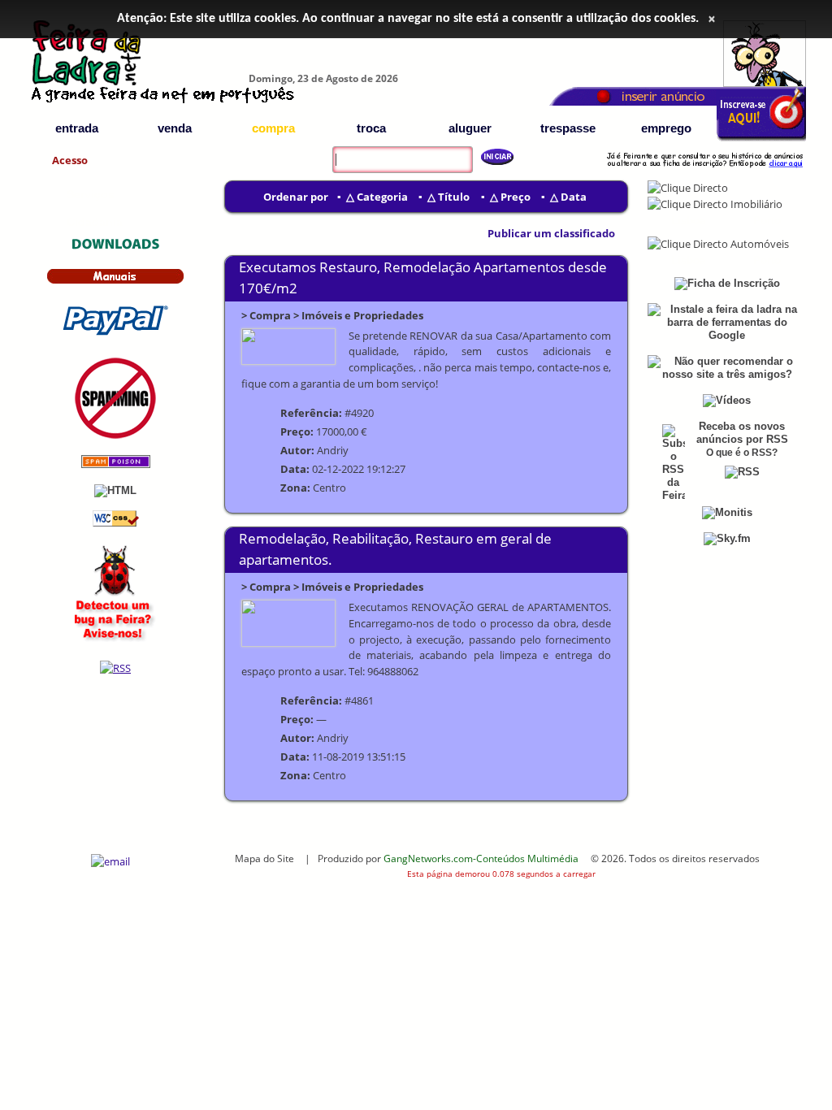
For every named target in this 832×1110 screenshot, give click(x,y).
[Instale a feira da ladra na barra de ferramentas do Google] (727, 335)
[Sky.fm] (727, 538)
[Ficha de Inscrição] (761, 138)
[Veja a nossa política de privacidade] (115, 435)
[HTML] (115, 490)
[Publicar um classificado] (477, 233)
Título (454, 196)
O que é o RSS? (742, 452)
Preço (515, 196)
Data (574, 196)
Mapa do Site (264, 858)
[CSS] (116, 523)
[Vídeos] (727, 400)
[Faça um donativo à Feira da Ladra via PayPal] (115, 338)
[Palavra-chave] (328, 148)
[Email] (110, 861)
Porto (767, 221)
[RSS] (115, 668)
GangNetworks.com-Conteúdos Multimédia (481, 858)
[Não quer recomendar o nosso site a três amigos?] (727, 374)
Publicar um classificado (551, 233)
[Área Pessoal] (704, 170)
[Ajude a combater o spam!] (115, 464)
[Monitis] (727, 512)
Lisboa (688, 221)
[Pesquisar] (491, 156)
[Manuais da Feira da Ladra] (115, 281)
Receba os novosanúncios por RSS (742, 432)
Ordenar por (295, 196)
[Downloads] (116, 248)
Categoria (382, 196)
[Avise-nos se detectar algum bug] (116, 641)
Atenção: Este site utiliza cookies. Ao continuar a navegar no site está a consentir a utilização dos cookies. (408, 18)
